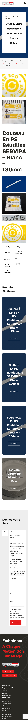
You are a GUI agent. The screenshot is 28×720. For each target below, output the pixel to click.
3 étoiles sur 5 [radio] (18, 573)
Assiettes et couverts (15, 61)
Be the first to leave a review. (12, 17)
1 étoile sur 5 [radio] (12, 573)
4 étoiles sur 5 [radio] (21, 573)
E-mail (12, 601)
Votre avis (13, 578)
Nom (12, 594)
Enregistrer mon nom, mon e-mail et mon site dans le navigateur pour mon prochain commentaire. (17, 613)
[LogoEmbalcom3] (8, 2)
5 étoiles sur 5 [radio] (23, 573)
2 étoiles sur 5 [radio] (15, 573)
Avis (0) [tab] (5, 533)
